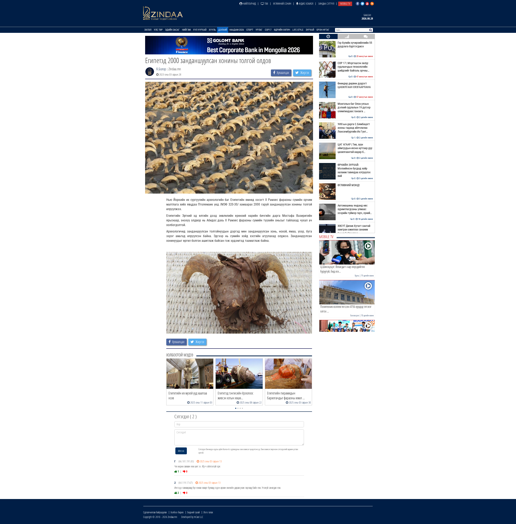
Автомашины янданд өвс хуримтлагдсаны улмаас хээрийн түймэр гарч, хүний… (355, 209)
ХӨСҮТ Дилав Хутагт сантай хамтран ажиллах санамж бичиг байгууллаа (355, 229)
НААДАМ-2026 (236, 29)
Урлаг (259, 29)
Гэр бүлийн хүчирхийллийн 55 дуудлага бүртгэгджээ (355, 44)
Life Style (297, 29)
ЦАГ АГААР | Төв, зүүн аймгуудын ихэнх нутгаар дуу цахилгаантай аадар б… (355, 148)
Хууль (212, 29)
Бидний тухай (193, 512)
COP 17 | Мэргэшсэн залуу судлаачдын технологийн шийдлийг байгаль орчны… (355, 66)
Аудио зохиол (305, 3)
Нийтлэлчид (249, 3)
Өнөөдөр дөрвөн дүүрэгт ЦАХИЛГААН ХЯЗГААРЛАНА (355, 85)
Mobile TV (345, 3)
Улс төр (158, 29)
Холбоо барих (177, 512)
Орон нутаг (322, 29)
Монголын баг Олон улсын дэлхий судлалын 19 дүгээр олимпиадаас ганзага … (355, 107)
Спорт (249, 29)
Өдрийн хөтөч (282, 29)
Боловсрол (354, 315)
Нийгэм (186, 29)
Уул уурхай (199, 29)
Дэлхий (222, 29)
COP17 (268, 29)
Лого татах (208, 512)
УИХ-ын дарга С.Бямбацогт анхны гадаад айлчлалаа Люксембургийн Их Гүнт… (355, 127)
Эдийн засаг (172, 29)
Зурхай (310, 29)
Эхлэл (147, 29)
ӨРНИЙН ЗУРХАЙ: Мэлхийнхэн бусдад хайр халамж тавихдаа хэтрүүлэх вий (355, 170)
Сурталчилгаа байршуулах (155, 512)
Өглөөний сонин (282, 3)
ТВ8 (266, 3)
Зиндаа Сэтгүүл (326, 3)
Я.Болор (161, 68)
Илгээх (181, 451)
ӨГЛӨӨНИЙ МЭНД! (355, 185)
